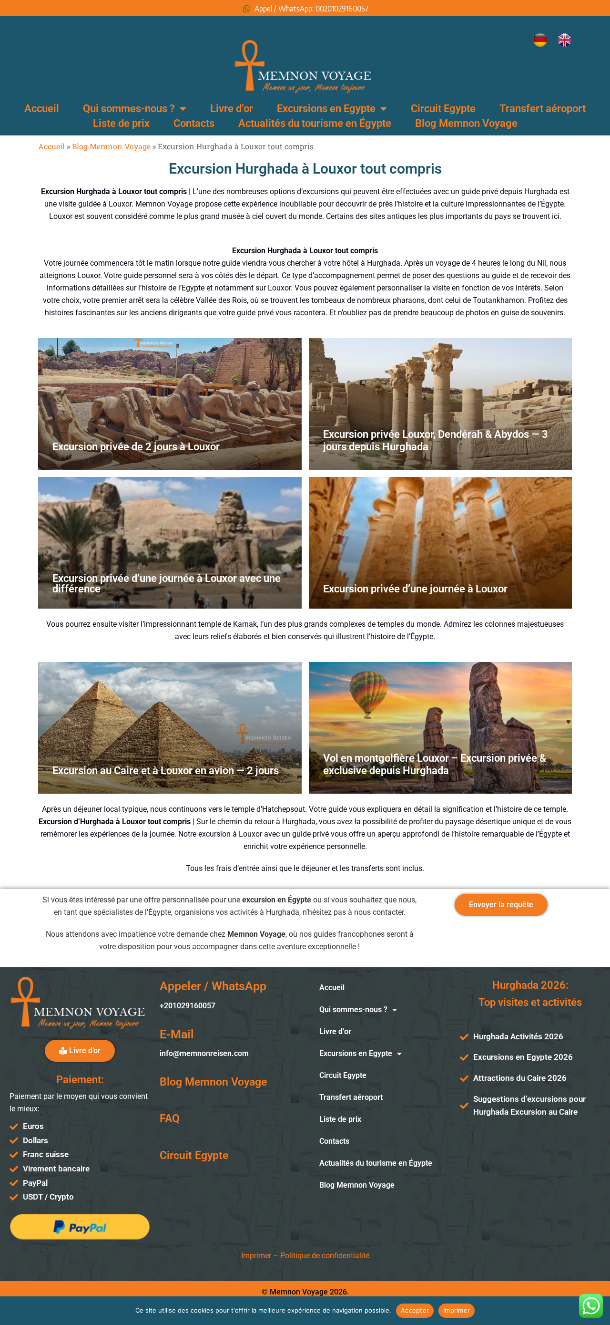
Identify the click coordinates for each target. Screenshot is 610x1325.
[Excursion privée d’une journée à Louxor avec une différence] (170, 543)
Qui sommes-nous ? (129, 108)
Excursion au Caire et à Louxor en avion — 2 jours (165, 770)
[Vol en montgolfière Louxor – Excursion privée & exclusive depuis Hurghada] (440, 728)
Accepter (415, 1310)
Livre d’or (231, 108)
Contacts (193, 123)
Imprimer (256, 1255)
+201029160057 (187, 1005)
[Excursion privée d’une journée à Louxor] (440, 543)
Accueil (41, 108)
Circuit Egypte (443, 108)
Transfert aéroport (542, 108)
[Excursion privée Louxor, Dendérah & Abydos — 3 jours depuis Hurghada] (440, 404)
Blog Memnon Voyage (466, 123)
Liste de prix (121, 123)
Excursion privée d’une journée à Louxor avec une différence (166, 583)
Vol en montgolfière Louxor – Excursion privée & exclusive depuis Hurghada (434, 764)
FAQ (170, 1118)
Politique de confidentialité (324, 1255)
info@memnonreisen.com (204, 1053)
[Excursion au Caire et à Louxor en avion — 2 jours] (170, 728)
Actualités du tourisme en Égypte (314, 123)
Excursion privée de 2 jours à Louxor (136, 447)
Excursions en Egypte (326, 108)
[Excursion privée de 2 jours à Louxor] (170, 404)
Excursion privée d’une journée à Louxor (415, 589)
